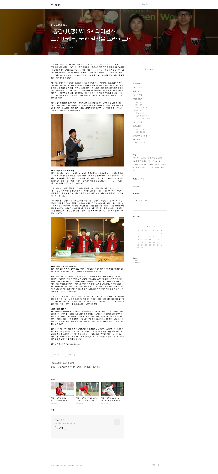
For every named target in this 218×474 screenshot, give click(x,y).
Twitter (145, 201)
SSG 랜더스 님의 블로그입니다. (65, 423)
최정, (152, 167)
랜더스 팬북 (139, 105)
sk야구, (143, 158)
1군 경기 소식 (137, 87)
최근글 (135, 179)
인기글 (142, 179)
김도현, (160, 158)
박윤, (139, 167)
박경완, (149, 158)
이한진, (162, 167)
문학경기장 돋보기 (141, 108)
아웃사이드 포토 (140, 132)
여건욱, (154, 158)
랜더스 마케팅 (139, 113)
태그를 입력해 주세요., (140, 161)
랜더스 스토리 (137, 99)
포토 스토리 (137, 126)
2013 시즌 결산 (138, 95)
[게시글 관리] (60, 355)
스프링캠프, (146, 167)
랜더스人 (138, 102)
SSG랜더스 (56, 4)
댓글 (52, 410)
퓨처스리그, (136, 158)
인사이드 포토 (139, 129)
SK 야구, (144, 164)
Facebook (136, 201)
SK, (134, 171)
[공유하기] (58, 355)
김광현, (157, 164)
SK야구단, (151, 164)
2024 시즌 (136, 139)
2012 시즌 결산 (138, 122)
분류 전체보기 (137, 83)
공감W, (157, 167)
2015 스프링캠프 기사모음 (143, 118)
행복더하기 (138, 110)
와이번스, (163, 164)
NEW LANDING (140, 143)
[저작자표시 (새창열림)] (74, 355)
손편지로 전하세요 (141, 116)
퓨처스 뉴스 (137, 91)
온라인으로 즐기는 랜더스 (141, 136)
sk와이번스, (136, 164)
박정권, (150, 161)
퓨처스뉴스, (157, 161)
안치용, (135, 167)
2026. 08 (150, 226)
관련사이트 (155, 465)
